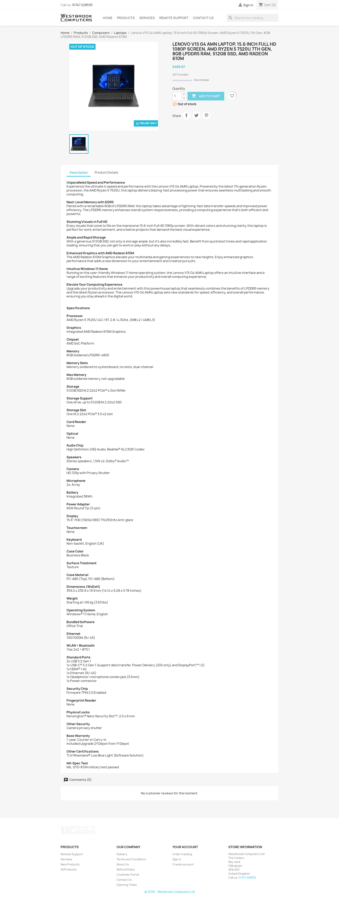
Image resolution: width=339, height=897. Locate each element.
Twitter (73, 830)
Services (147, 18)
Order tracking (182, 854)
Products (126, 18)
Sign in (176, 859)
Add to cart (206, 96)
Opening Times (127, 885)
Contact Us (203, 18)
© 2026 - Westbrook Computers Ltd (169, 892)
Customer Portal (128, 874)
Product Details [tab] (106, 172)
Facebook (65, 830)
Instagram (91, 830)
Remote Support (173, 18)
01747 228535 (82, 5)
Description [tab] (79, 172)
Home (107, 18)
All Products (69, 869)
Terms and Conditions (131, 859)
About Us (123, 864)
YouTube (82, 830)
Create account (183, 864)
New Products (70, 864)
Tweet (196, 115)
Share (186, 115)
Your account (185, 847)
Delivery (122, 854)
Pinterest (206, 115)
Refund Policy (126, 869)
